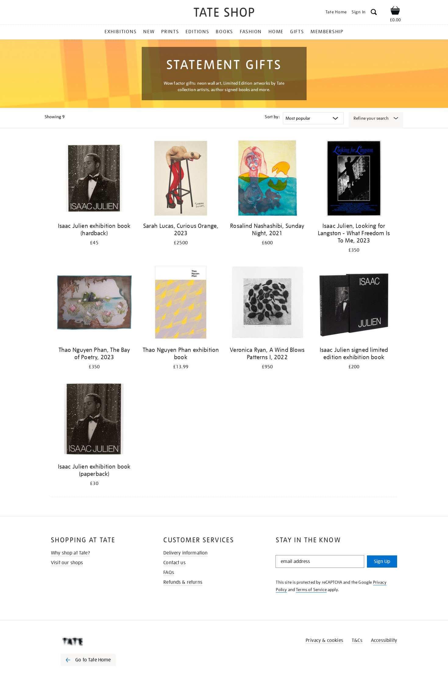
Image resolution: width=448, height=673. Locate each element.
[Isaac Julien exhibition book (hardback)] (94, 179)
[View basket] (395, 11)
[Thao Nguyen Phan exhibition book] (180, 303)
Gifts (297, 32)
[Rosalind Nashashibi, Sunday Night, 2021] (267, 179)
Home (275, 32)
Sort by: (272, 116)
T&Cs (357, 640)
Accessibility (384, 640)
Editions (197, 32)
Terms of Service (311, 589)
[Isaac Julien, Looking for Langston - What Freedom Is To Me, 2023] (354, 179)
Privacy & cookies (324, 640)
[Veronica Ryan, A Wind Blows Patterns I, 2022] (267, 303)
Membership (327, 32)
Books (224, 32)
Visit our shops (67, 563)
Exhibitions (121, 32)
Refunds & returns (182, 582)
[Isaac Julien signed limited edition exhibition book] (354, 303)
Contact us (174, 563)
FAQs (168, 572)
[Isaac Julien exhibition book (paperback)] (94, 420)
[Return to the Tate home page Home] (224, 13)
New (149, 32)
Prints (170, 32)
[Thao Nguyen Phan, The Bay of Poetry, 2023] (94, 303)
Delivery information (185, 553)
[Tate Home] (99, 641)
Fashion (251, 32)
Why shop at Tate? (70, 553)
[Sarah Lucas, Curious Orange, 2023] (180, 179)
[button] (373, 13)
